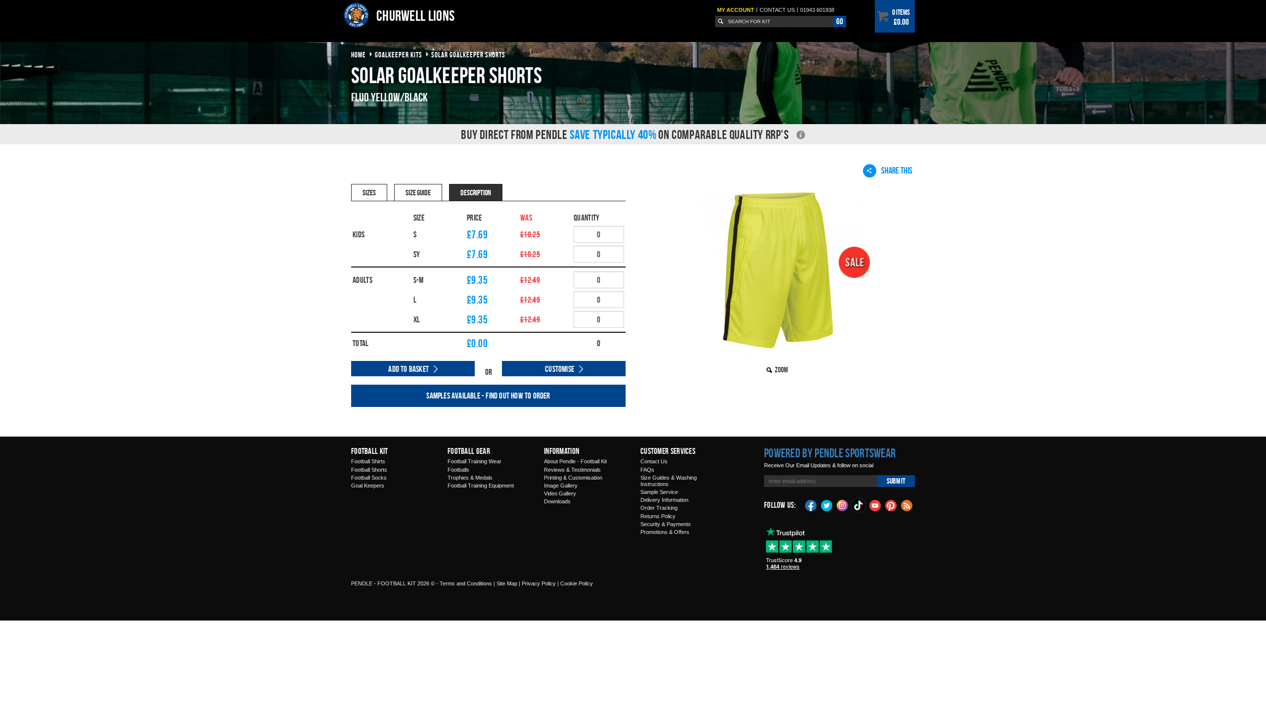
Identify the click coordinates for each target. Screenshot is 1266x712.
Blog (907, 504)
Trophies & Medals (470, 478)
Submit (896, 481)
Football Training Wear (474, 461)
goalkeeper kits (398, 54)
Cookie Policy (576, 583)
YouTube (875, 504)
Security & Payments (665, 524)
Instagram (843, 504)
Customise (559, 368)
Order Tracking (659, 508)
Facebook (811, 504)
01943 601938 (817, 10)
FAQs (647, 470)
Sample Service (659, 492)
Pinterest (891, 504)
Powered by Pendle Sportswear (830, 452)
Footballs (458, 470)
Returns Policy (658, 516)
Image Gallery (561, 486)
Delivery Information (664, 500)
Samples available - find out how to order (488, 395)
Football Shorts (369, 470)
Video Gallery (560, 493)
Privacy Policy (539, 583)
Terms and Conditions (466, 583)
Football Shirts (368, 461)
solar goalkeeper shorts (468, 54)
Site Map (507, 583)
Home (358, 54)
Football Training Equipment (481, 486)
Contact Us (654, 461)
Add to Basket (408, 368)
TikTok (859, 505)
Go (839, 21)
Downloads (557, 501)
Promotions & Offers (664, 532)
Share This (896, 170)
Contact (777, 10)
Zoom (781, 369)
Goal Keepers (367, 486)
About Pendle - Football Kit (575, 461)
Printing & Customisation (573, 478)
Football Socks (369, 478)
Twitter (827, 504)
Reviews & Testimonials (572, 470)
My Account (735, 10)
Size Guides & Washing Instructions (668, 481)
